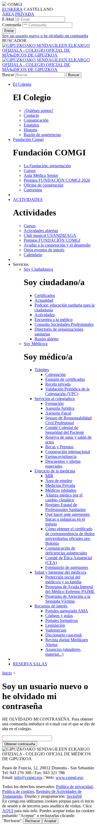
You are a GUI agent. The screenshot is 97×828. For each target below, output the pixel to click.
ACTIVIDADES (28, 199)
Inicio (7, 673)
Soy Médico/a (35, 343)
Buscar (8, 74)
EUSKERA (12, 9)
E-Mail (8, 19)
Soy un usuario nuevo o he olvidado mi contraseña (45, 35)
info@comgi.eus (28, 777)
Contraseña (11, 25)
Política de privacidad (74, 786)
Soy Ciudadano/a (38, 269)
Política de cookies (18, 791)
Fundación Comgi (28, 139)
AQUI (7, 810)
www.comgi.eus (69, 777)
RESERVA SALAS (30, 664)
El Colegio (22, 84)
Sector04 (74, 796)
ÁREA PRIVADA (18, 14)
